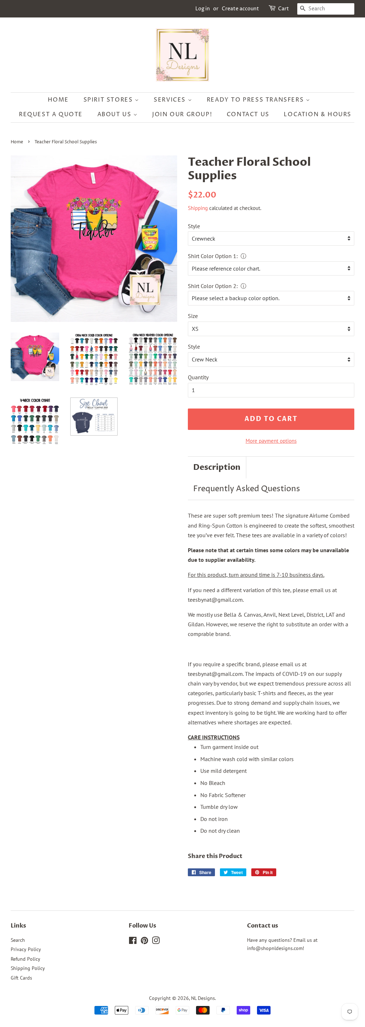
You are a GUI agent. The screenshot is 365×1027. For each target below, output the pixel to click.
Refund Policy (25, 959)
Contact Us (248, 114)
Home (58, 100)
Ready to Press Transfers (256, 100)
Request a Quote (51, 114)
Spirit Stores (109, 100)
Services (170, 100)
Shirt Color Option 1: (213, 256)
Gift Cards (21, 978)
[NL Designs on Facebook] (133, 942)
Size (193, 315)
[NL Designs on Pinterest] (144, 942)
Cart (283, 8)
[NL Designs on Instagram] (156, 942)
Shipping (198, 208)
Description (217, 467)
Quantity (198, 377)
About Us (115, 114)
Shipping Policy (28, 968)
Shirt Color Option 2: (213, 285)
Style (194, 226)
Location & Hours (317, 114)
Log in (202, 8)
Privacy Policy (26, 949)
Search (18, 940)
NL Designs (203, 998)
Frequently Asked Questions (246, 489)
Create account (240, 8)
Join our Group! (182, 114)
